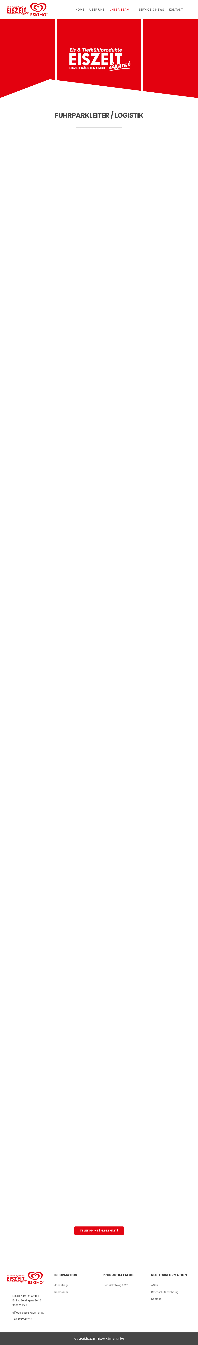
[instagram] (175, 1306)
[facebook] (169, 1306)
